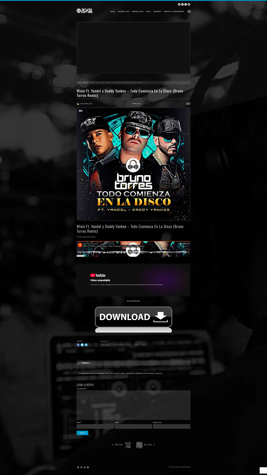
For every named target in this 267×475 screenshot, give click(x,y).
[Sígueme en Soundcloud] (185, 4)
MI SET (148, 11)
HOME (79, 83)
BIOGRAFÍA (157, 11)
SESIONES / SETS (124, 11)
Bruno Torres (186, 467)
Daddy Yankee (106, 345)
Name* (79, 422)
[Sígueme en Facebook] (182, 4)
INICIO (113, 11)
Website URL (157, 422)
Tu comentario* (82, 389)
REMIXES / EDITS (138, 11)
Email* (117, 422)
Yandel (144, 345)
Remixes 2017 (137, 104)
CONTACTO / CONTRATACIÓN (174, 11)
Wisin (136, 345)
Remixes (85, 83)
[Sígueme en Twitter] (179, 4)
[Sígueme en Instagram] (189, 4)
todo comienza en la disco (122, 345)
